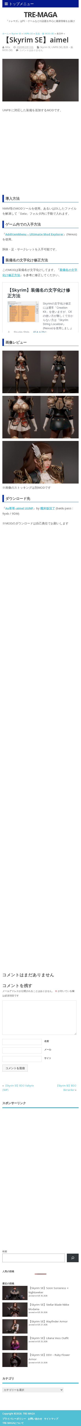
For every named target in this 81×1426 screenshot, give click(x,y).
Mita (7, 47)
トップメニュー (21, 3)
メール (47, 1049)
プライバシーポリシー (14, 1418)
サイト (47, 1058)
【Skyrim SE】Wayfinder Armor (48, 1321)
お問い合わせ (35, 1418)
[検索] (73, 1258)
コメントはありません (31, 50)
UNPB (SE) (57, 47)
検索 (4, 1251)
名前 (46, 1041)
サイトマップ (51, 1418)
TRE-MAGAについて (13, 1423)
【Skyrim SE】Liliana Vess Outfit (48, 1338)
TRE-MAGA (40, 14)
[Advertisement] (40, 156)
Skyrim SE (45, 47)
